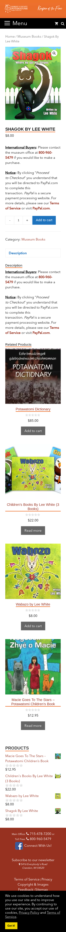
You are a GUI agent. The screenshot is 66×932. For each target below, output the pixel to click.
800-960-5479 (40, 839)
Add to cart (44, 220)
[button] (54, 53)
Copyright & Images (33, 884)
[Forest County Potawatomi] (33, 9)
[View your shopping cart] (56, 24)
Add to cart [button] (33, 431)
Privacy (47, 879)
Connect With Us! (37, 845)
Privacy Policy (29, 912)
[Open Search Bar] (62, 24)
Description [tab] (18, 253)
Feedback (25, 889)
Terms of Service (27, 879)
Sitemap (41, 889)
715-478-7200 (40, 834)
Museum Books (29, 36)
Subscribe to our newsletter (33, 860)
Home (10, 36)
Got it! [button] (11, 925)
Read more (33, 530)
